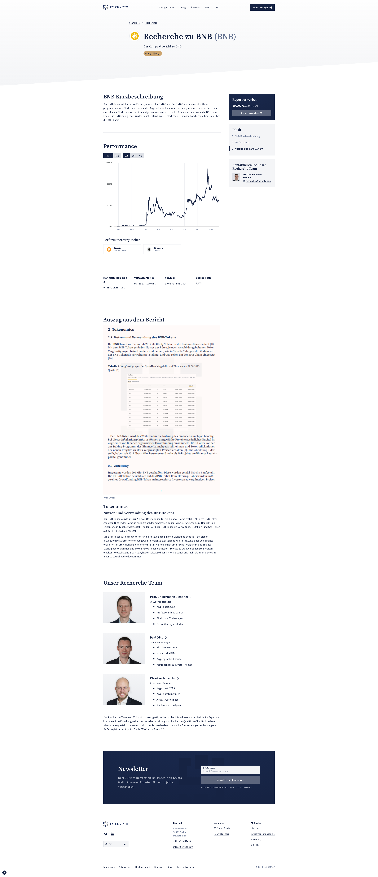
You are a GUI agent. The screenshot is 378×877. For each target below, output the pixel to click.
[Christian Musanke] (124, 689)
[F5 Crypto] (115, 8)
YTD (140, 155)
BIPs (172, 653)
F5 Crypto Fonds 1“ (153, 729)
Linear (108, 155)
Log (117, 155)
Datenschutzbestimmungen (240, 787)
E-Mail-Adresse (209, 768)
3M (133, 155)
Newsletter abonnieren (230, 780)
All (126, 155)
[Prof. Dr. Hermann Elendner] (124, 607)
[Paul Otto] (124, 648)
